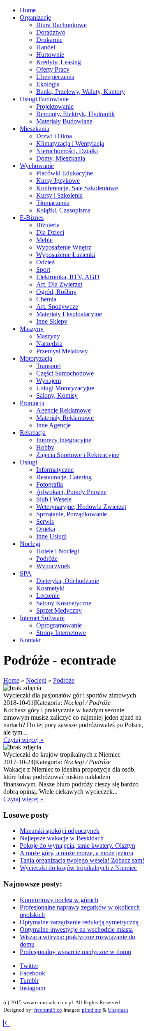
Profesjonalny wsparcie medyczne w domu (75, 951)
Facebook (32, 973)
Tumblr (29, 980)
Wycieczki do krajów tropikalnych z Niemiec (78, 867)
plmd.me (91, 1010)
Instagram (32, 987)
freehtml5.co (48, 1010)
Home (11, 680)
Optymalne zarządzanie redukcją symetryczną (79, 922)
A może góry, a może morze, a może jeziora (76, 852)
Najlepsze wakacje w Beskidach (62, 838)
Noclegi (36, 680)
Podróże (63, 680)
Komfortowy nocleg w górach (59, 899)
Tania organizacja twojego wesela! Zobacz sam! (82, 860)
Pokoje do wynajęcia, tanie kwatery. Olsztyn (77, 845)
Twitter (29, 965)
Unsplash (118, 1010)
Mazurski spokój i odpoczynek (59, 830)
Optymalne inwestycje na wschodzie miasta (76, 929)
